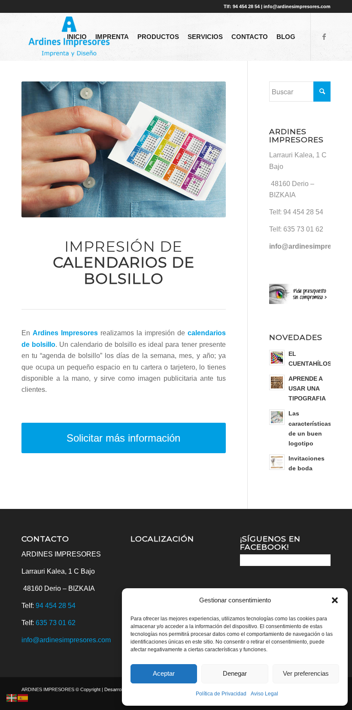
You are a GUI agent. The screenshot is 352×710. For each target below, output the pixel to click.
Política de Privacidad (221, 694)
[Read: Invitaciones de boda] (277, 462)
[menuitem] (77, 37)
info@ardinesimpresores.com (66, 640)
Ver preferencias (306, 673)
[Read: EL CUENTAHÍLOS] (277, 357)
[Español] (23, 697)
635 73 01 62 (303, 229)
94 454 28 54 (303, 212)
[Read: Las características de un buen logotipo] (277, 417)
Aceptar (164, 673)
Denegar (235, 673)
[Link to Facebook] (324, 36)
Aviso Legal (264, 694)
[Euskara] (12, 697)
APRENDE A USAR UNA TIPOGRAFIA (307, 389)
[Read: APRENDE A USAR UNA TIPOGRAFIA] (277, 382)
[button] (335, 600)
